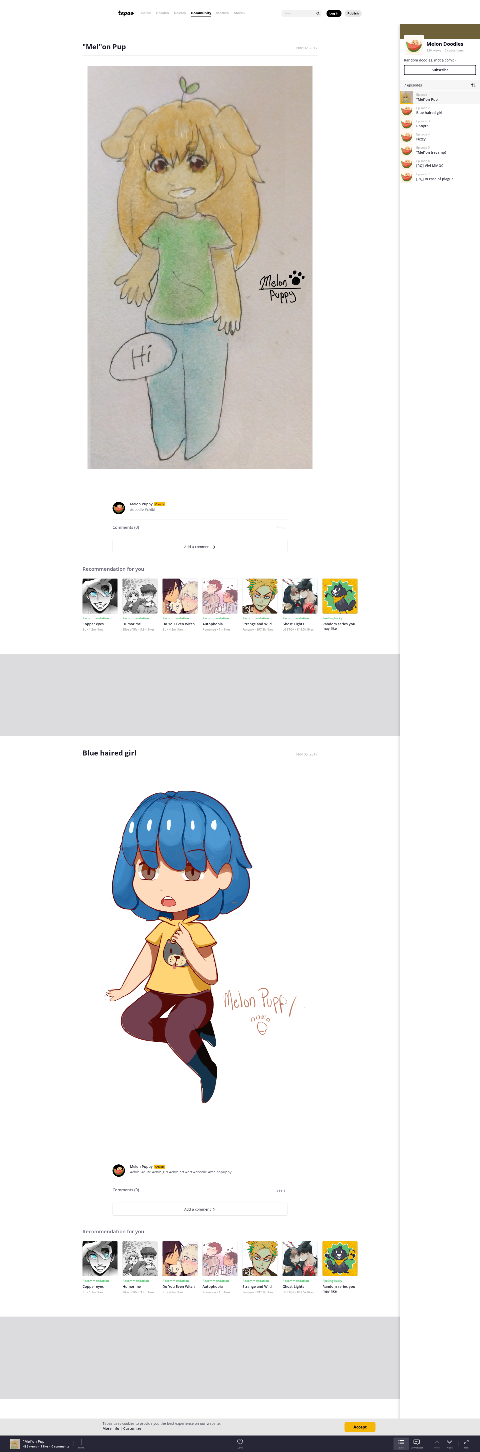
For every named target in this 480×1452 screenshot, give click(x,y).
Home (146, 13)
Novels (180, 13)
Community (201, 13)
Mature (222, 13)
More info (110, 1428)
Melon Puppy (141, 504)
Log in (334, 13)
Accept (360, 1427)
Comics (162, 13)
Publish (353, 13)
